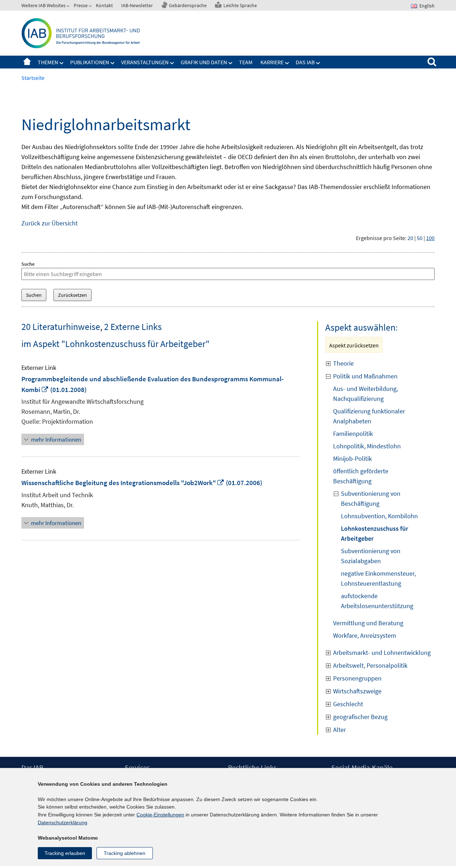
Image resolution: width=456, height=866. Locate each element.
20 (410, 237)
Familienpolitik (353, 433)
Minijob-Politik (352, 458)
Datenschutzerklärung (62, 822)
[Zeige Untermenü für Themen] (61, 63)
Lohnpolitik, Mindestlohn (367, 446)
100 (430, 237)
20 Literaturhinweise (60, 326)
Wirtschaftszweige (357, 691)
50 (420, 237)
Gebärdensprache (188, 5)
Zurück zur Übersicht (49, 223)
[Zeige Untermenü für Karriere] (287, 63)
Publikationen (89, 62)
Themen (48, 62)
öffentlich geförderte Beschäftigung (360, 476)
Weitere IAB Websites (43, 5)
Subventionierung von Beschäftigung (370, 498)
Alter (339, 729)
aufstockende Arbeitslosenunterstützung (377, 601)
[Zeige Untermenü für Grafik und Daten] (230, 63)
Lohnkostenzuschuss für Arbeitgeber (374, 533)
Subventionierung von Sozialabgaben (370, 556)
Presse (81, 5)
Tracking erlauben (65, 853)
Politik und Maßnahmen (365, 376)
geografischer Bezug (360, 717)
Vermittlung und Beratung (368, 623)
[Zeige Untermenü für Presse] (91, 7)
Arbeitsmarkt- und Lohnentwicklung (382, 652)
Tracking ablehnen (124, 853)
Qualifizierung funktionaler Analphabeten (369, 416)
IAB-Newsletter (137, 5)
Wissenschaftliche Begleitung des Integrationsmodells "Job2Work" (122, 482)
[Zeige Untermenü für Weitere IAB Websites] (69, 7)
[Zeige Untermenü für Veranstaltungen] (172, 63)
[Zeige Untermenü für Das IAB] (318, 63)
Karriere (272, 62)
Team (246, 62)
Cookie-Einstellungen (160, 814)
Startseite (27, 62)
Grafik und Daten (204, 62)
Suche (28, 264)
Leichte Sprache (240, 5)
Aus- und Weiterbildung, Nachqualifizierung (365, 393)
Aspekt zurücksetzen (354, 345)
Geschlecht (348, 704)
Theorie (343, 363)
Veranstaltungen (145, 62)
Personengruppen (357, 678)
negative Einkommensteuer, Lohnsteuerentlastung (378, 578)
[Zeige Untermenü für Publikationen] (112, 63)
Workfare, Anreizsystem (364, 635)
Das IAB (305, 62)
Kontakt (104, 5)
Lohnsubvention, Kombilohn (379, 516)
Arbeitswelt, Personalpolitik (370, 665)
